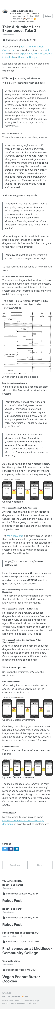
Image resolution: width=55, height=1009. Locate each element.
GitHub (16, 996)
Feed (26, 996)
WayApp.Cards (15, 535)
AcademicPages (8, 1003)
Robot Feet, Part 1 (12, 908)
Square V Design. (27, 57)
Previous (15, 865)
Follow (48, 16)
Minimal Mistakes (29, 1003)
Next (40, 865)
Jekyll (37, 1001)
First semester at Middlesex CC (20, 932)
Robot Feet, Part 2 (12, 884)
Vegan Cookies (11, 961)
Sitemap (6, 992)
